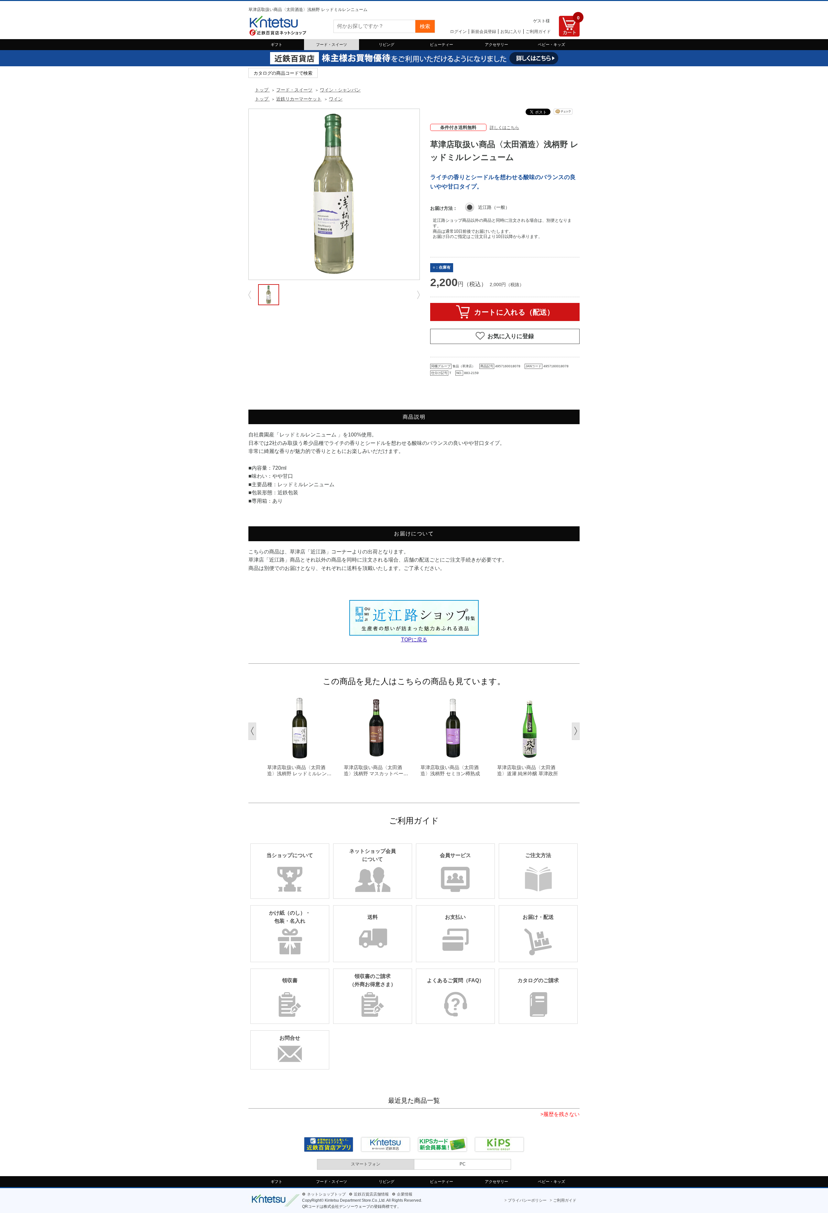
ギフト (276, 44)
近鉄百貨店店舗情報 (371, 1194)
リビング (386, 44)
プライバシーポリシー (527, 1200)
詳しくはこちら (504, 127)
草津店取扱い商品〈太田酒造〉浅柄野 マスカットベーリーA (376, 771)
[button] (252, 731)
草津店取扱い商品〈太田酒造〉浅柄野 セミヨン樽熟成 (450, 771)
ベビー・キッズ (551, 44)
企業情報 (404, 1194)
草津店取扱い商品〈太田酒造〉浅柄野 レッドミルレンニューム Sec (299, 771)
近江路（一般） (494, 207)
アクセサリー (496, 44)
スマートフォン (365, 1164)
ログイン (458, 31)
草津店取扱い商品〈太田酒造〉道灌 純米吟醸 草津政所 (527, 771)
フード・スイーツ (331, 44)
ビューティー (441, 44)
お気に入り (510, 31)
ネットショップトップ (326, 1194)
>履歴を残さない (560, 1114)
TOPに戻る (414, 639)
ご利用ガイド (538, 31)
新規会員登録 (483, 31)
